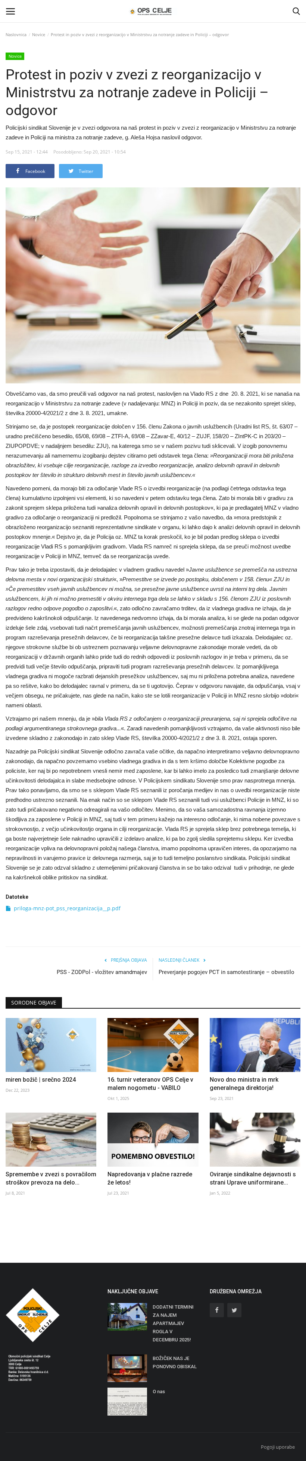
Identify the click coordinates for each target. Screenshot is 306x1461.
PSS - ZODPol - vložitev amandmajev (102, 972)
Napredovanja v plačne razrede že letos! (149, 1178)
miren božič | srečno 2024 (41, 1079)
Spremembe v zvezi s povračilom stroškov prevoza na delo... (51, 1178)
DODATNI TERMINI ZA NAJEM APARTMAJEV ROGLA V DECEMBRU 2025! (173, 1323)
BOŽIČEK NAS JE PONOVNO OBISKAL (175, 1362)
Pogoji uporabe (278, 1446)
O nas (159, 1391)
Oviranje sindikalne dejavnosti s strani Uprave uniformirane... (253, 1178)
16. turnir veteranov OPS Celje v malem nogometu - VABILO (150, 1083)
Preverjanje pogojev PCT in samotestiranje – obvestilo (226, 972)
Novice (38, 34)
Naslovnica (16, 34)
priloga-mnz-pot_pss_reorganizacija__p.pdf (67, 908)
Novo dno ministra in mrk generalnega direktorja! (244, 1083)
